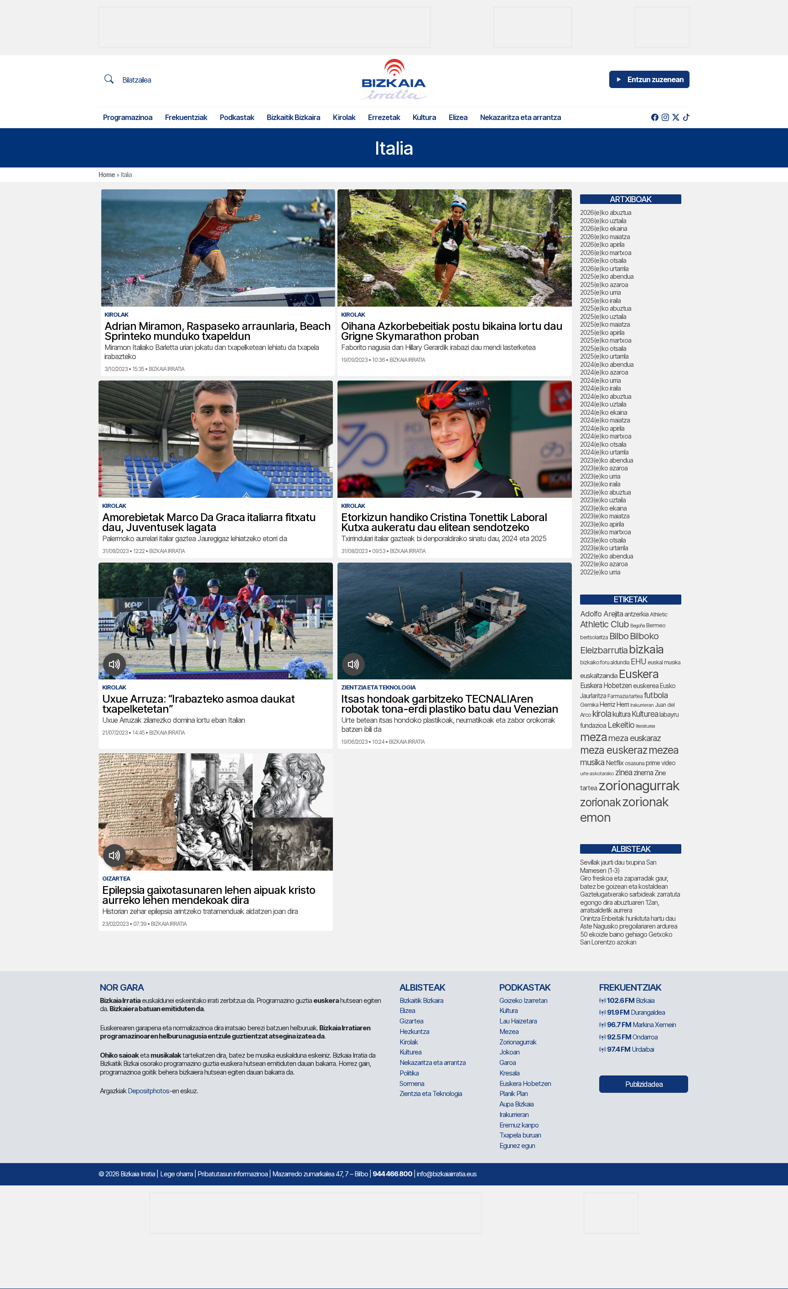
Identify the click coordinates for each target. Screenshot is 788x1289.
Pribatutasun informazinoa (232, 1173)
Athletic (658, 614)
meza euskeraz (613, 750)
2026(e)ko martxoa (605, 252)
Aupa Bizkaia (516, 1104)
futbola (656, 695)
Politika (409, 1073)
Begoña (637, 626)
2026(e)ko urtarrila (604, 268)
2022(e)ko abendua (606, 556)
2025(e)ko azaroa (604, 284)
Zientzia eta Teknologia (430, 1093)
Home (106, 174)
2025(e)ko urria (600, 292)
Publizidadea (644, 1084)
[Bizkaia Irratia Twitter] (675, 117)
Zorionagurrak (517, 1042)
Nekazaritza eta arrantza (520, 117)
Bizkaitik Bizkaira (293, 117)
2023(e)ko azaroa (603, 468)
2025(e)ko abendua (606, 276)
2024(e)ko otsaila (603, 444)
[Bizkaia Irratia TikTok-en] (686, 117)
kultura (621, 714)
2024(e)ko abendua (606, 364)
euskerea (645, 685)
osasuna (634, 763)
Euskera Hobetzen (606, 685)
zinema (643, 772)
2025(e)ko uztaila (603, 316)
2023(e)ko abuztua (605, 492)
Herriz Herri (614, 704)
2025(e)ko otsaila (603, 348)
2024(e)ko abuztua (605, 396)
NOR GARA (122, 987)
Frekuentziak (186, 117)
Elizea (458, 117)
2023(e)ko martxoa (605, 532)
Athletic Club (604, 624)
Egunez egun (517, 1145)
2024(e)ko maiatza (605, 420)
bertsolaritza (594, 637)
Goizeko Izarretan (523, 1000)
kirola (601, 714)
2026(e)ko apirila (602, 244)
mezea (663, 750)
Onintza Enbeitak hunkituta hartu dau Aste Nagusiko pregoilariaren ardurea (628, 922)
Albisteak (422, 987)
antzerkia (636, 614)
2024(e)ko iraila (600, 388)
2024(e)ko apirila (602, 428)
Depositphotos (148, 1090)
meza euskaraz (634, 738)
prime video (660, 763)
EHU (638, 661)
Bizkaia (630, 1000)
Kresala (509, 1073)
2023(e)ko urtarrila (604, 548)
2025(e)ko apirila (602, 332)
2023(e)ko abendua (606, 460)
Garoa (507, 1062)
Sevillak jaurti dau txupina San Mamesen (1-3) (618, 866)
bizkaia (646, 649)
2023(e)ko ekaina (603, 508)
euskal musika (664, 662)
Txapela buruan (520, 1135)
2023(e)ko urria (600, 476)
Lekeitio (620, 725)
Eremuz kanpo (519, 1125)
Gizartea (411, 1021)
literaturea (645, 726)
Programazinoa (127, 117)
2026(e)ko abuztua (605, 212)
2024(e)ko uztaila (603, 404)
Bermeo (655, 625)
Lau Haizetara (518, 1021)
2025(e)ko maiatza (605, 324)
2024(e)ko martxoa (605, 436)
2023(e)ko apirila (602, 524)
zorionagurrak (638, 785)
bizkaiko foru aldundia (604, 662)
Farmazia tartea (625, 696)
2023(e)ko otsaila (603, 540)
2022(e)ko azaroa (603, 564)
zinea (623, 772)
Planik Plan (513, 1093)
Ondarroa (632, 1037)
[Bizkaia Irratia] (394, 79)
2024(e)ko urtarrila (604, 452)
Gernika (589, 704)
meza (593, 737)
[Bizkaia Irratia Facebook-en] (654, 117)
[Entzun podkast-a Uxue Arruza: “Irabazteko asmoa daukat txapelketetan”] (115, 664)
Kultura (424, 117)
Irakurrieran (641, 705)
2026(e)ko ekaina (603, 228)
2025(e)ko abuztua (605, 308)
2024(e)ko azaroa (604, 372)
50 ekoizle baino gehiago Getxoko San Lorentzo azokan (626, 938)
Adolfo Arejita (601, 613)
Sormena (411, 1083)
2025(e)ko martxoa (605, 340)
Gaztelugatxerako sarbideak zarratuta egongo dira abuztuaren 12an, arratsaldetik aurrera (630, 902)
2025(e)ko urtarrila (604, 356)
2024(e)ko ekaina (603, 412)
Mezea (508, 1031)
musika (592, 762)
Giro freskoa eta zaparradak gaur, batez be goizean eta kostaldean (624, 882)
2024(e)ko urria (600, 380)
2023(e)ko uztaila (603, 500)
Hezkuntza (414, 1031)
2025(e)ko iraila (600, 300)
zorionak (600, 802)
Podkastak (237, 117)
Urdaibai (630, 1049)
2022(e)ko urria (600, 572)
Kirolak (344, 117)
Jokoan (509, 1052)
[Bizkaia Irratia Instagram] (665, 117)
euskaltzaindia (598, 676)
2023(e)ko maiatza (604, 516)
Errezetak (384, 117)
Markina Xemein (641, 1024)
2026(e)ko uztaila (603, 220)
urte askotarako (597, 773)
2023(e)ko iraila (600, 484)
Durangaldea (636, 1012)
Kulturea (645, 714)
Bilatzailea (135, 79)
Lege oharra (176, 1173)
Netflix (614, 762)
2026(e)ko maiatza (605, 236)
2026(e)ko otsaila (603, 260)
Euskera (638, 674)
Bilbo (618, 636)
